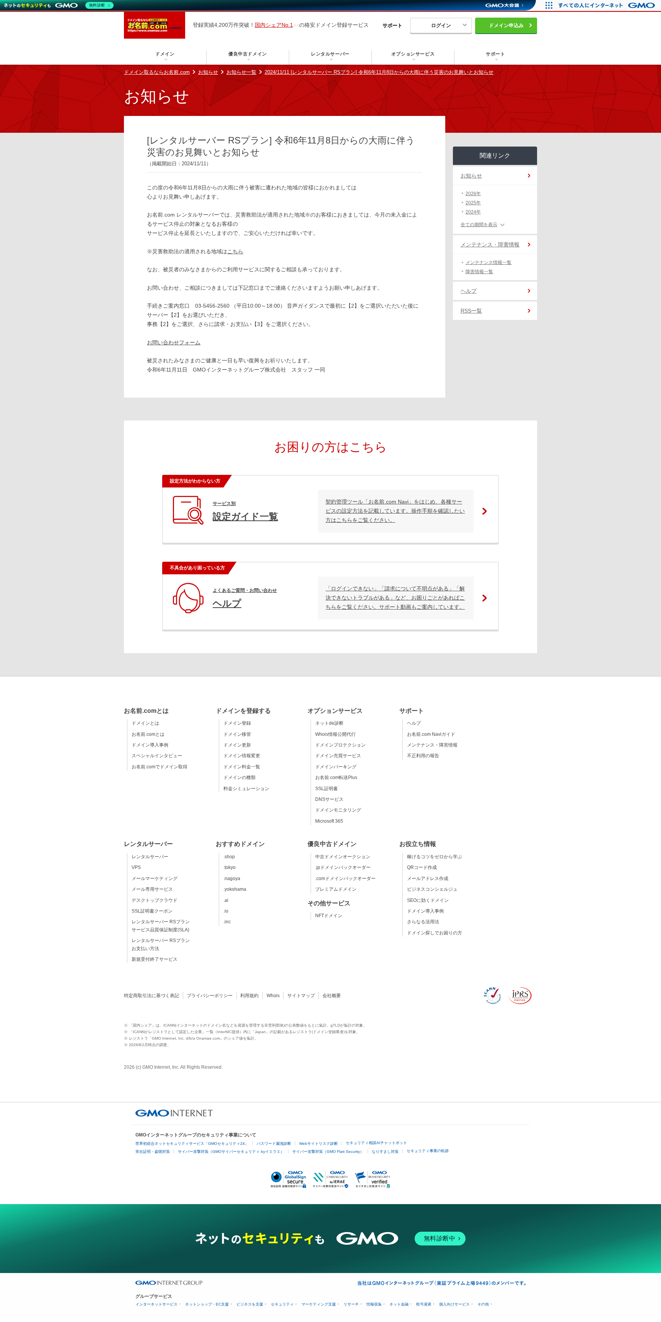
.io (225, 911)
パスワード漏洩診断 (274, 1143)
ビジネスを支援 (249, 1304)
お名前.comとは (148, 734)
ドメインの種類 (239, 777)
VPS (136, 867)
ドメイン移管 (237, 734)
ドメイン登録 (237, 723)
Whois (273, 995)
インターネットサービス (156, 1304)
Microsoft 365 (329, 821)
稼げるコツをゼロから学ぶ (434, 856)
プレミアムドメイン (336, 889)
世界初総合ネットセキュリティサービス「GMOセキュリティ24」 (192, 1143)
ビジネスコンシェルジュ (432, 889)
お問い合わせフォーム (173, 342)
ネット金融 (399, 1304)
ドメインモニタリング (338, 810)
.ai (225, 900)
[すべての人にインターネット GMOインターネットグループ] (607, 5)
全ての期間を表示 (479, 224)
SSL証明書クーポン (152, 911)
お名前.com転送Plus (336, 777)
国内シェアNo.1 (274, 25)
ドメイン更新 (237, 745)
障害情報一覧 (479, 271)
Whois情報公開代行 (335, 734)
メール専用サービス (152, 889)
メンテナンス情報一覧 (488, 262)
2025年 (473, 202)
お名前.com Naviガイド (431, 734)
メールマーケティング (154, 878)
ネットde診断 (329, 723)
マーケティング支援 (318, 1304)
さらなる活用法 (423, 921)
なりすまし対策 (385, 1151)
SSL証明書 (326, 788)
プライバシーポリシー (210, 995)
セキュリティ (282, 1304)
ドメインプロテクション (340, 745)
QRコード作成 (422, 867)
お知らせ (208, 72)
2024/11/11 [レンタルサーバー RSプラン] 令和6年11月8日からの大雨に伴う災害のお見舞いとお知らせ (379, 72)
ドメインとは (145, 723)
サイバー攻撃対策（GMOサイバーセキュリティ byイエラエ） (231, 1151)
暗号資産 (423, 1304)
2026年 (473, 193)
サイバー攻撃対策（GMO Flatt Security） (328, 1151)
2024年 (473, 212)
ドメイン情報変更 (241, 755)
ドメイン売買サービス (338, 755)
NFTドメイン (328, 915)
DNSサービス (329, 799)
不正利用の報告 (423, 755)
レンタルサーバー (150, 856)
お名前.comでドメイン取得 (159, 766)
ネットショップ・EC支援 (207, 1304)
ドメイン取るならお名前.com (157, 72)
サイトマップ (301, 995)
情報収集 (374, 1304)
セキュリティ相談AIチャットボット (376, 1143)
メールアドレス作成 (427, 878)
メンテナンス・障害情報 (490, 244)
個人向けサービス (454, 1304)
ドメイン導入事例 (150, 745)
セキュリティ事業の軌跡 (428, 1151)
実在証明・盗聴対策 (152, 1151)
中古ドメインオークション (342, 856)
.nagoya (231, 878)
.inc (227, 921)
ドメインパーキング (336, 766)
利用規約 (249, 995)
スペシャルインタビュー (157, 755)
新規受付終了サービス (154, 959)
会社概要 (331, 995)
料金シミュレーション (246, 788)
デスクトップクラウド (154, 900)
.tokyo (229, 867)
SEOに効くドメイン (428, 900)
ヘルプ (469, 291)
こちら (235, 251)
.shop (229, 856)
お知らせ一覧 (241, 72)
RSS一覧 (471, 311)
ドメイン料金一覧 (241, 766)
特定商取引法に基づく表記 (151, 995)
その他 (483, 1304)
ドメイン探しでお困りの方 (434, 933)
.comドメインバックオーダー (345, 878)
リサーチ (351, 1304)
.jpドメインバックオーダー (343, 867)
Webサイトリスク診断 (318, 1143)
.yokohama (234, 889)
